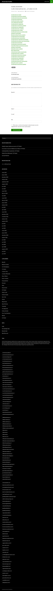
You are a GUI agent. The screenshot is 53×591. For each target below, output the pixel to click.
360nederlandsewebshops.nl (8, 438)
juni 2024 (4, 186)
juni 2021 (4, 225)
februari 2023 (4, 200)
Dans (49, 341)
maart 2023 (4, 198)
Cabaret (30, 341)
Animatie (6, 341)
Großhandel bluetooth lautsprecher (19, 17)
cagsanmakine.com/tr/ (6, 543)
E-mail (13, 114)
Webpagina (6, 344)
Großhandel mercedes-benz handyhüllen (20, 41)
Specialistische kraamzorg (10, 343)
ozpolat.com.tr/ (5, 547)
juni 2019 (4, 253)
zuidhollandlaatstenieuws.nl (8, 414)
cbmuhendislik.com (6, 482)
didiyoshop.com (5, 519)
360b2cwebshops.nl (6, 421)
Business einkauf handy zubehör (18, 34)
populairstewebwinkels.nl (7, 474)
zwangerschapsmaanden (30, 344)
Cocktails (35, 341)
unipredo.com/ (5, 552)
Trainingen (28, 343)
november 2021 (5, 216)
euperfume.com (5, 536)
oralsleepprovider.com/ (7, 570)
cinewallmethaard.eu (6, 505)
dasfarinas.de (5, 533)
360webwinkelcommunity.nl (8, 449)
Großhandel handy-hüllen (17, 30)
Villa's (3, 344)
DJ (5, 342)
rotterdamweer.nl (6, 403)
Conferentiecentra (40, 341)
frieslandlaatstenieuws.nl (7, 369)
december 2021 (5, 214)
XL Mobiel (4, 317)
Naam (12, 108)
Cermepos (4, 269)
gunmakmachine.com (6, 577)
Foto (26, 342)
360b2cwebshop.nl (6, 419)
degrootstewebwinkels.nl (7, 466)
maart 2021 (4, 230)
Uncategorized (19, 6)
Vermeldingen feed (6, 328)
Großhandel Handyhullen (16, 78)
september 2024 (5, 181)
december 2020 (5, 235)
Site (12, 119)
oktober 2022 (4, 205)
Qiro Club (4, 297)
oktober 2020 (4, 237)
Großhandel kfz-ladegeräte (17, 24)
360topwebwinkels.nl (6, 445)
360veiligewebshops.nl (7, 447)
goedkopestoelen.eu (6, 510)
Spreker (19, 343)
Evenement (19, 342)
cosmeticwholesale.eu (6, 515)
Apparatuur (10, 341)
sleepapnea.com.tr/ (6, 582)
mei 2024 (4, 188)
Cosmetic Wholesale (6, 273)
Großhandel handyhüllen (16, 42)
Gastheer (28, 342)
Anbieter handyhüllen (16, 33)
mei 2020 (4, 244)
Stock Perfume (5, 303)
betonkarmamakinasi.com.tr (8, 538)
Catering (32, 341)
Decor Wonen (5, 276)
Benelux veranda (5, 264)
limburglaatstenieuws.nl (7, 380)
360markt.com (5, 436)
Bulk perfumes (8, 164)
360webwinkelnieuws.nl (7, 453)
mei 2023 (4, 195)
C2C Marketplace (5, 266)
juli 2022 (3, 207)
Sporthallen (16, 343)
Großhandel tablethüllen (16, 19)
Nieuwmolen (4, 287)
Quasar (3, 299)
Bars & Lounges (18, 341)
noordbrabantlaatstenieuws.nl (8, 388)
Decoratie (3, 342)
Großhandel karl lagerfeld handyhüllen (19, 39)
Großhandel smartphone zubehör (18, 16)
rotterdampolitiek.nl (6, 399)
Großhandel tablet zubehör (17, 21)
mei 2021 (4, 228)
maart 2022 (4, 211)
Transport (32, 343)
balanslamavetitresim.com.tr (8, 485)
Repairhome (4, 301)
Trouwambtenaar (36, 343)
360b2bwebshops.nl (6, 417)
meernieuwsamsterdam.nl (7, 382)
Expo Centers (23, 342)
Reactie (13, 92)
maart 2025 (4, 172)
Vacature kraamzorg (46, 343)
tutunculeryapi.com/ (6, 563)
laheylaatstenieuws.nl (6, 378)
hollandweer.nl (5, 376)
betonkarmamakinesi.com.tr (8, 529)
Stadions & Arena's (24, 343)
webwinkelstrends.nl (6, 479)
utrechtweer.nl (5, 410)
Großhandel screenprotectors (17, 56)
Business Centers (25, 341)
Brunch (22, 341)
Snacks (5, 343)
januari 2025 (4, 174)
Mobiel (13, 67)
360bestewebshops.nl (6, 423)
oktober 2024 (4, 179)
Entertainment (15, 342)
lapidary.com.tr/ (5, 550)
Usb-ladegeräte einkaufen (17, 22)
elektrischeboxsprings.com (7, 498)
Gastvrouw (32, 342)
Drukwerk (10, 342)
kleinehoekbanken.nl (6, 501)
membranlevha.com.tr (6, 522)
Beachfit (3, 262)
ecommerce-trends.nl (6, 468)
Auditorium (13, 341)
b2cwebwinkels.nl (6, 457)
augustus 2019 (5, 249)
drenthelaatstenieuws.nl (7, 361)
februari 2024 (4, 193)
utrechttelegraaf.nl (6, 408)
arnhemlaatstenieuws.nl (7, 359)
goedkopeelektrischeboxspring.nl (9, 496)
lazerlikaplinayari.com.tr (7, 494)
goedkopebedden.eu (6, 508)
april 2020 (4, 246)
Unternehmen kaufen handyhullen (18, 51)
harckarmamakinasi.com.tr (7, 526)
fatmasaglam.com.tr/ (6, 575)
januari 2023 (4, 202)
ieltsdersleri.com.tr (6, 556)
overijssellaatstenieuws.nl (7, 395)
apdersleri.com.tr (5, 559)
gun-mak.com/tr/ (5, 545)
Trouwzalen (41, 343)
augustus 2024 (5, 184)
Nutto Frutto (4, 292)
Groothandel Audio (15, 73)
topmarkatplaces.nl (6, 477)
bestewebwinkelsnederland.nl (8, 464)
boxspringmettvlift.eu (6, 503)
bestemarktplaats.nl (6, 462)
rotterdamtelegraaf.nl (6, 401)
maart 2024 (4, 191)
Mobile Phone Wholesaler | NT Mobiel (9, 153)
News (3, 285)
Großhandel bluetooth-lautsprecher (19, 61)
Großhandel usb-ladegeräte (17, 27)
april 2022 (4, 209)
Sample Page (46, 1)
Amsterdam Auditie (7, 1)
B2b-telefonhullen (15, 50)
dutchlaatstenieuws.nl (6, 363)
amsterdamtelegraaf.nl (6, 356)
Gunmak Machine (5, 155)
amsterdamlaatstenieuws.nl (7, 354)
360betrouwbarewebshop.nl (8, 428)
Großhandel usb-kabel (16, 14)
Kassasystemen (5, 280)
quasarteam (21, 11)
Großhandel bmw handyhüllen (18, 36)
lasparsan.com (5, 517)
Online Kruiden (5, 294)
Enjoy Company (5, 278)
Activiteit (3, 341)
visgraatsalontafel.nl (6, 512)
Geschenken (36, 342)
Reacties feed (4, 331)
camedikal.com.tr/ (6, 580)
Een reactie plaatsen (30, 11)
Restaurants (43, 342)
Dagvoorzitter (45, 341)
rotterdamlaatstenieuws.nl (7, 397)
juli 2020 (3, 239)
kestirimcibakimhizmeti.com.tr (8, 491)
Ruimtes (46, 342)
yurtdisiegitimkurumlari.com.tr (8, 554)
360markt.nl (4, 430)
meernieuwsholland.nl (6, 384)
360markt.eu (5, 432)
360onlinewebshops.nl (7, 443)
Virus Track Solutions (6, 313)
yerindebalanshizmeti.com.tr (8, 487)
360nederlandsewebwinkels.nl (8, 440)
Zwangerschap (23, 344)
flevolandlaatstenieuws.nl (7, 367)
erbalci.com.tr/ (5, 573)
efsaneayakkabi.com (6, 566)
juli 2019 (3, 251)
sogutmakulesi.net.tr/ (6, 568)
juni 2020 (4, 242)
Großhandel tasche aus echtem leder (19, 31)
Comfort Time (5, 271)
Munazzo (4, 283)
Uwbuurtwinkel (5, 310)
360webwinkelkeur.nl (6, 451)
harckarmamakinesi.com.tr (7, 524)
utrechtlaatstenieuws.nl (7, 405)
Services (49, 342)
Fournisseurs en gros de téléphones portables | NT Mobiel (13, 148)
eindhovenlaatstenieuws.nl (7, 365)
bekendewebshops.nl (6, 460)
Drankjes (7, 342)
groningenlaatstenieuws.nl (7, 373)
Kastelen (39, 342)
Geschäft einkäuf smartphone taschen (19, 45)
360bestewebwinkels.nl (7, 426)
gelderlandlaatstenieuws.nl (7, 371)
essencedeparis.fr (5, 531)
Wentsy (3, 315)
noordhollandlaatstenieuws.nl (8, 393)
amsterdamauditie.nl (6, 352)
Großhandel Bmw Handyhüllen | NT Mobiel (10, 150)
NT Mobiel (13, 6)
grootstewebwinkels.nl (7, 472)
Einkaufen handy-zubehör (17, 48)
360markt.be (5, 434)
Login (3, 326)
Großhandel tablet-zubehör (17, 59)
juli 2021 (3, 223)
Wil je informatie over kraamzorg (13, 344)
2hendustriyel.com (6, 540)
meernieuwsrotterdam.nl (7, 386)
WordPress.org (5, 333)
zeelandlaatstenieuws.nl (7, 412)
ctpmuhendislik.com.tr (7, 561)
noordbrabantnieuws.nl (7, 390)
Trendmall (4, 306)
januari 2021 (4, 232)
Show (3, 343)
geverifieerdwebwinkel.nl (7, 470)
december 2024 (5, 177)
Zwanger (19, 344)
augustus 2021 (5, 221)
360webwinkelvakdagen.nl (7, 455)
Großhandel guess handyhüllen (18, 38)
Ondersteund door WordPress (7, 589)
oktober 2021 (4, 218)
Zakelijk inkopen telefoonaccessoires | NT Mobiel (12, 146)
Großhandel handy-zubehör (17, 28)
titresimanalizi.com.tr (6, 489)
